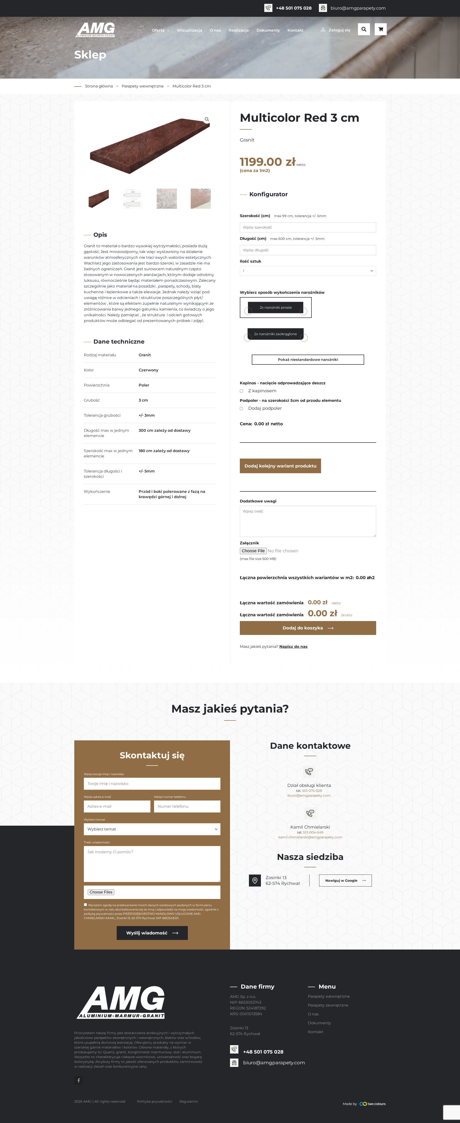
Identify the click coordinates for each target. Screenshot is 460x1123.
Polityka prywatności (154, 1101)
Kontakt (315, 1032)
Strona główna (99, 86)
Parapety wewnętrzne (143, 86)
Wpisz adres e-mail (97, 797)
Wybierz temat (94, 819)
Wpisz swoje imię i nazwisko (104, 774)
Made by (350, 1104)
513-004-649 (313, 832)
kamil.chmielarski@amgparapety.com (310, 837)
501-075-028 (312, 791)
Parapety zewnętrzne (328, 1005)
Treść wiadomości (97, 842)
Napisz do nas (293, 646)
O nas (313, 1014)
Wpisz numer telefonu (170, 797)
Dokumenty (319, 1023)
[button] (364, 29)
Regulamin (188, 1101)
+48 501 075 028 (294, 8)
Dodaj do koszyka (303, 628)
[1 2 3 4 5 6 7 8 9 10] (308, 271)
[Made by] (372, 1104)
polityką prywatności (99, 914)
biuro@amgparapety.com (358, 8)
